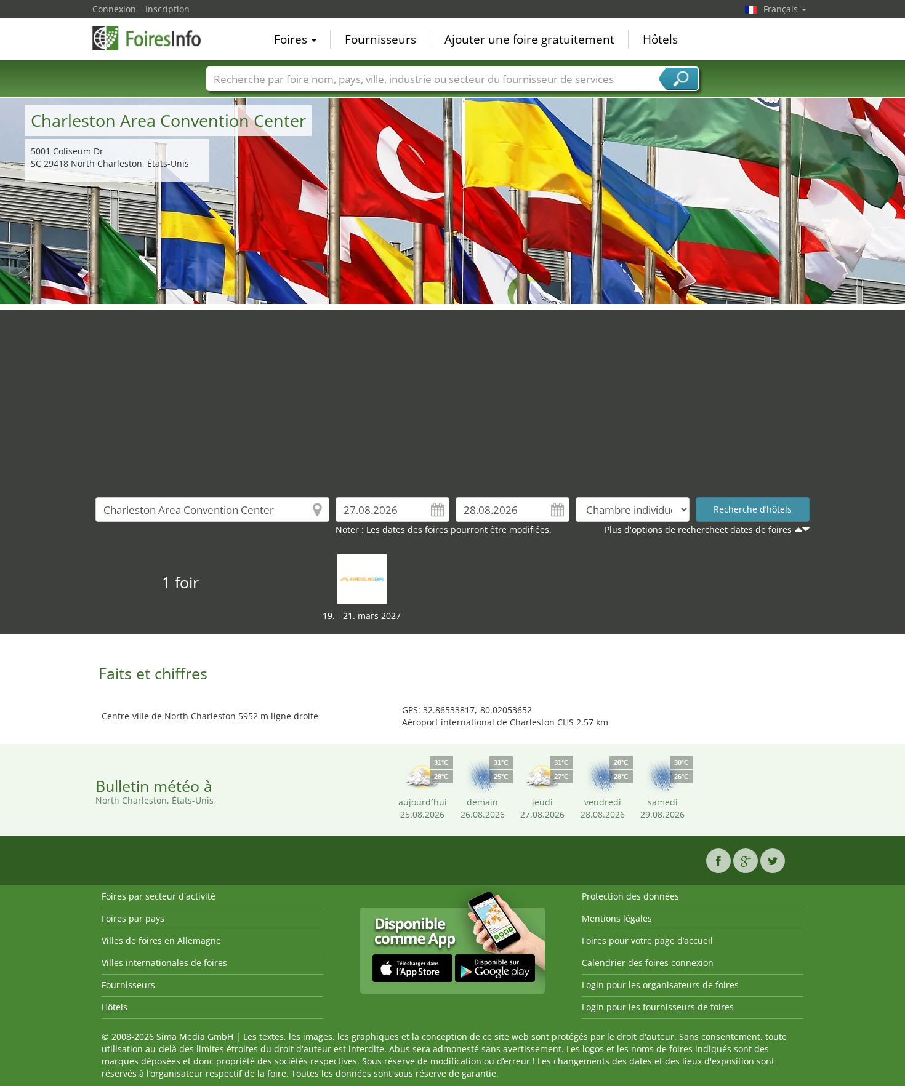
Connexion (114, 9)
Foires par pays (133, 918)
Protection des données (630, 896)
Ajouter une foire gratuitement (529, 39)
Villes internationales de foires (164, 962)
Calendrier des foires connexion (648, 962)
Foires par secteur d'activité (158, 896)
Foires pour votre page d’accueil (647, 940)
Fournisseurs (380, 39)
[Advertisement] (452, 396)
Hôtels (660, 39)
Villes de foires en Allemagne (161, 940)
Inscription (167, 9)
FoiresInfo (153, 38)
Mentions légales (617, 918)
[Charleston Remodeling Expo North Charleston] (362, 578)
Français (781, 9)
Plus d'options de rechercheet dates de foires (698, 529)
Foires (292, 39)
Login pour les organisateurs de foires (660, 985)
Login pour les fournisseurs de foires (658, 1007)
